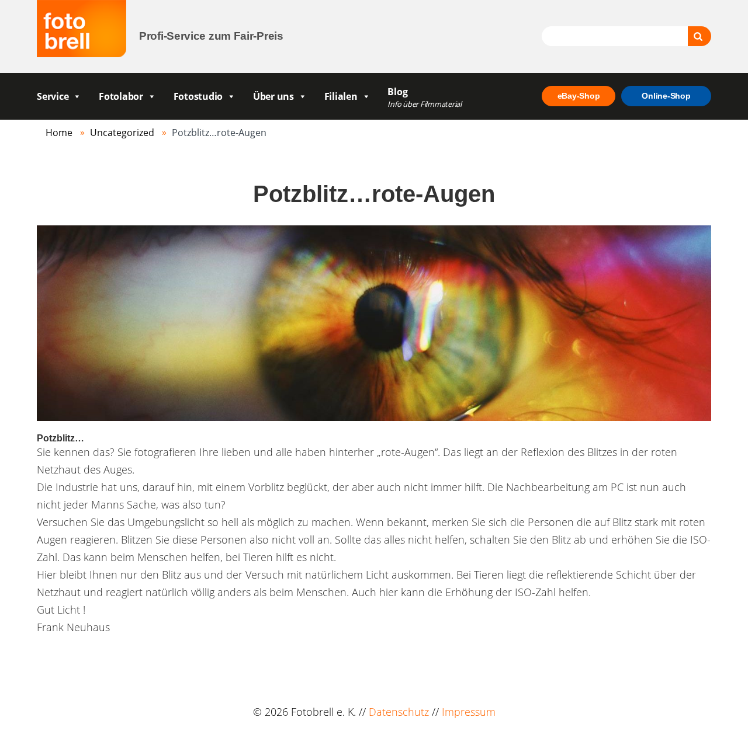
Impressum (469, 712)
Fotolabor (121, 96)
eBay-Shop (578, 95)
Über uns (273, 96)
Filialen (341, 96)
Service (52, 96)
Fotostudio (198, 96)
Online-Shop (666, 95)
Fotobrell (81, 28)
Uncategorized (122, 132)
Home (59, 132)
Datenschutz (399, 712)
